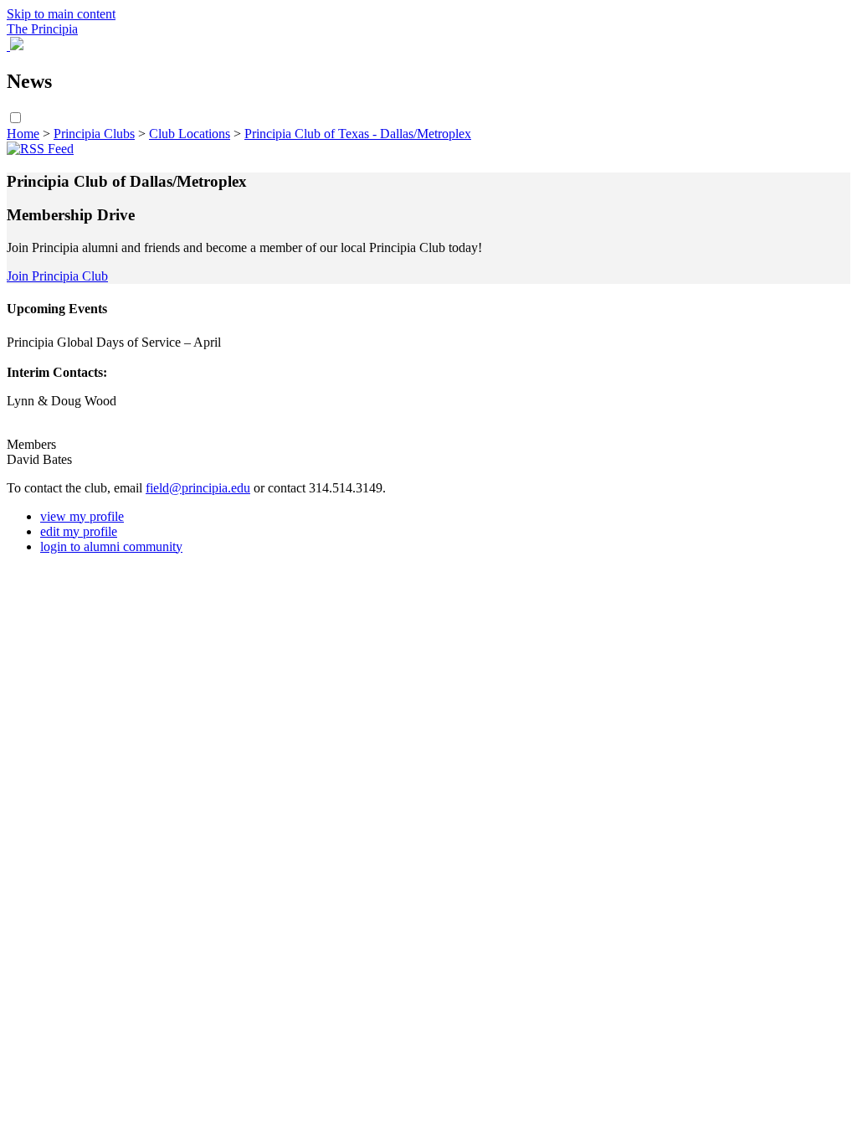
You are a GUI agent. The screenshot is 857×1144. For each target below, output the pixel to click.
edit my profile (78, 531)
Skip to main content (61, 14)
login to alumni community (111, 546)
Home (23, 133)
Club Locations (189, 133)
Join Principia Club (57, 276)
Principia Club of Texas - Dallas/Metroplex (357, 133)
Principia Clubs (94, 133)
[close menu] (8, 46)
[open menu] (16, 46)
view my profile (82, 516)
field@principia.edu (198, 488)
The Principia (42, 29)
